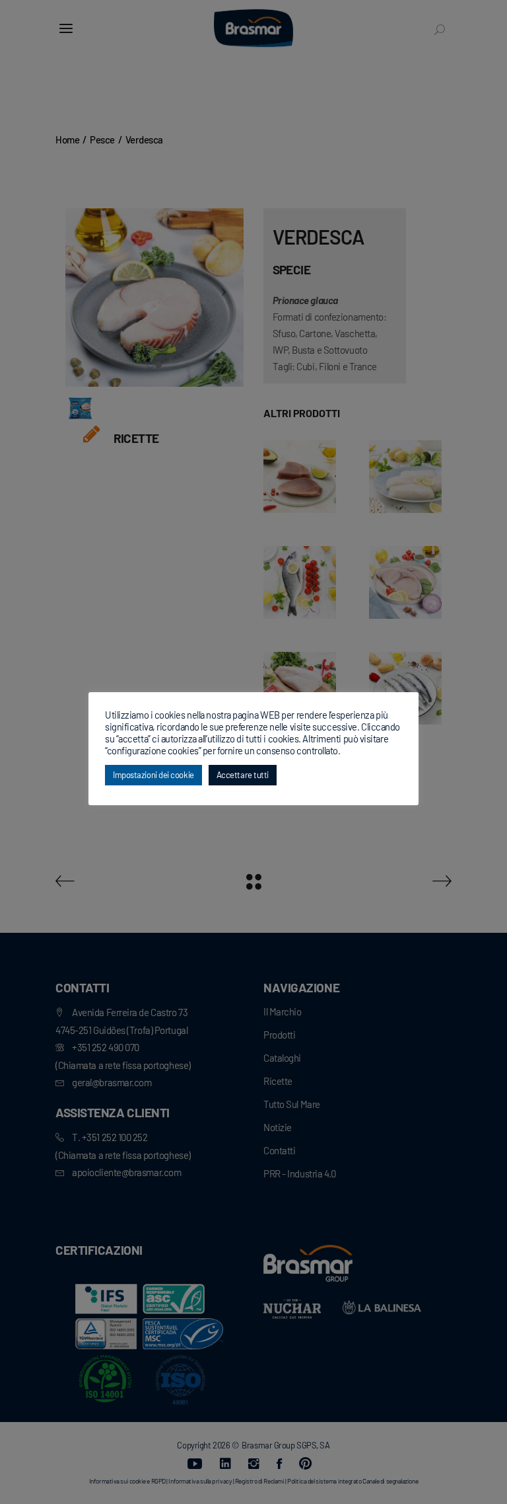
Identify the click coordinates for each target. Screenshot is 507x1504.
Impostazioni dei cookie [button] (153, 775)
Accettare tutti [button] (243, 775)
